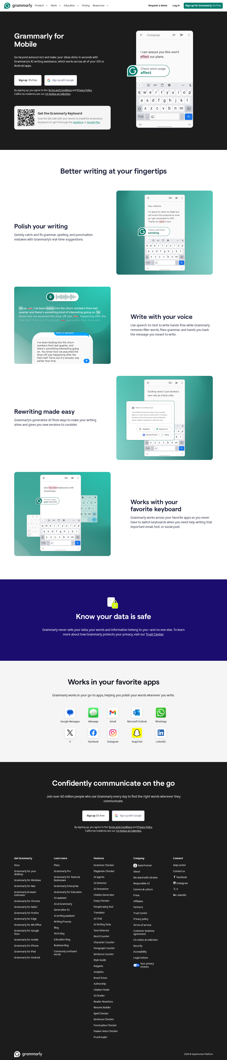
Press (136, 895)
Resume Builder (102, 1007)
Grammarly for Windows (27, 880)
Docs (17, 865)
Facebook (181, 877)
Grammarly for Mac (24, 886)
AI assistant (60, 897)
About (136, 871)
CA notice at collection (145, 939)
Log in (176, 5)
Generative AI (62, 909)
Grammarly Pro (62, 871)
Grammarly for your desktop (25, 873)
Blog (56, 927)
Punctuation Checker (105, 1025)
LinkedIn (181, 895)
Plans (57, 865)
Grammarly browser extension (25, 894)
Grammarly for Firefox (26, 913)
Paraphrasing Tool (103, 906)
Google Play (93, 122)
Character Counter (104, 942)
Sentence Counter (104, 954)
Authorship (100, 983)
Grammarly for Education (68, 892)
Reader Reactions (103, 1001)
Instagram (182, 883)
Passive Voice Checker (106, 1031)
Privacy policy (140, 919)
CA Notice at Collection (57, 94)
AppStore (78, 122)
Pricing (86, 5)
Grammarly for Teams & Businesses (67, 879)
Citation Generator (104, 894)
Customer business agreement (143, 932)
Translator (99, 912)
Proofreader (100, 1037)
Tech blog (59, 933)
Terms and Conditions (60, 90)
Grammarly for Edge (25, 918)
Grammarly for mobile (26, 939)
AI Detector (100, 883)
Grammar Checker (104, 865)
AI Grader (99, 995)
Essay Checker (102, 900)
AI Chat (98, 918)
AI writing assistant (64, 915)
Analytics (98, 971)
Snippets (98, 966)
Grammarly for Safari (25, 907)
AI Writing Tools (102, 924)
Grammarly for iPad (25, 951)
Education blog (62, 939)
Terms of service (142, 925)
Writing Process (62, 921)
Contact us (179, 871)
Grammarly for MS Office (27, 924)
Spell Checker (101, 1013)
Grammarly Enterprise (66, 886)
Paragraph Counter (104, 948)
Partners (138, 907)
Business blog (61, 945)
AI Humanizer (101, 888)
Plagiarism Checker (104, 871)
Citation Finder (102, 989)
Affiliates (138, 901)
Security (137, 945)
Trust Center (154, 634)
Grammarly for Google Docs (26, 932)
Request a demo (157, 5)
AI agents (99, 877)
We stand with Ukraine (145, 877)
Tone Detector (101, 930)
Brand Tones (100, 977)
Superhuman (145, 865)
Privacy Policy (84, 90)
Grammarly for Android (27, 957)
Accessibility (140, 951)
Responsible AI (141, 883)
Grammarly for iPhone (26, 945)
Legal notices (140, 957)
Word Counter (101, 936)
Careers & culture (143, 889)
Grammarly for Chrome (27, 901)
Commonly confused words (65, 953)
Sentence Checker (104, 1019)
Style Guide (100, 960)
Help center (179, 865)
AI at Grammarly (63, 904)
